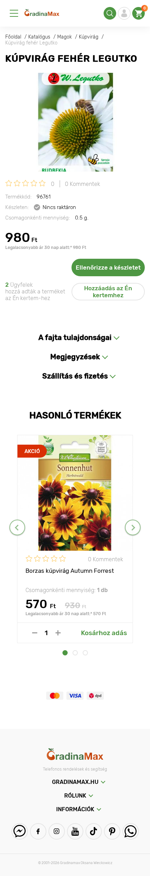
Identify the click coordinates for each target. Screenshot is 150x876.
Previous (17, 527)
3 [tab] (85, 652)
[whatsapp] (130, 831)
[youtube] (75, 831)
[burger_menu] (14, 13)
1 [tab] (65, 652)
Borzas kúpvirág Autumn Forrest (69, 570)
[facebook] (38, 831)
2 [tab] (75, 652)
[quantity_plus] (58, 632)
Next (133, 527)
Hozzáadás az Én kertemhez (108, 292)
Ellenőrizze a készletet (108, 267)
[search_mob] (110, 13)
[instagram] (56, 831)
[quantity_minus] (34, 632)
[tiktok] (93, 831)
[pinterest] (112, 831)
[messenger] (20, 831)
